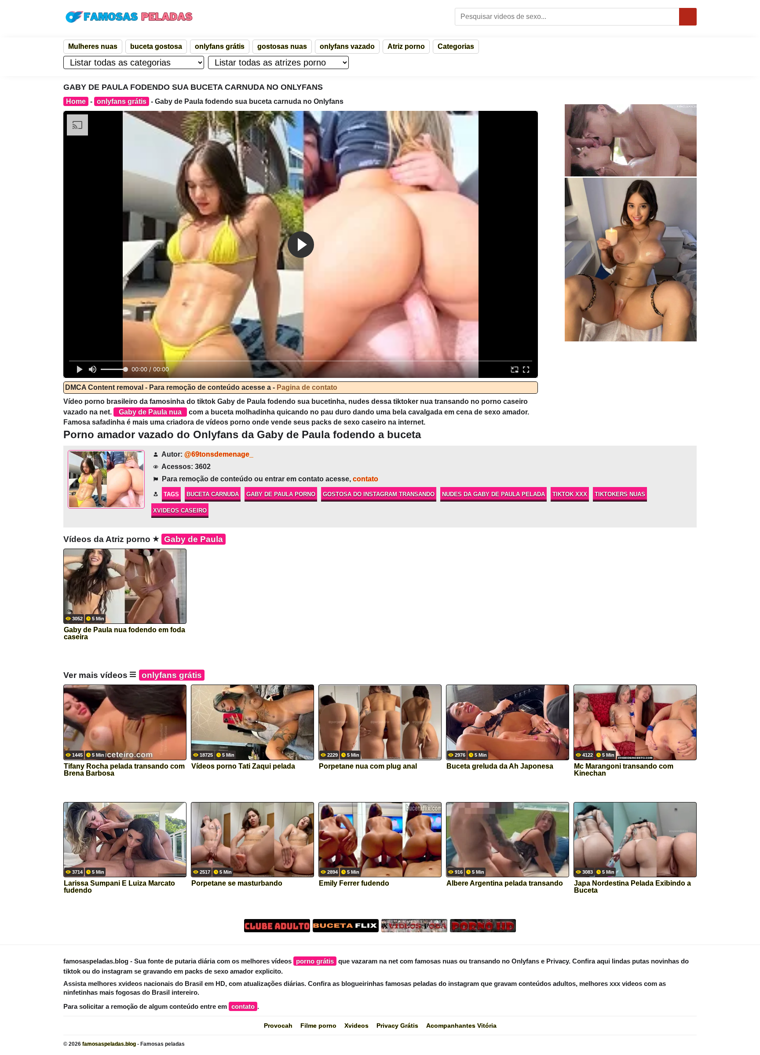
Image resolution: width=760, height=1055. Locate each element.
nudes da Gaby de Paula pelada (493, 494)
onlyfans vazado (347, 46)
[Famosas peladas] (129, 16)
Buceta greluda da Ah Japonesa (499, 766)
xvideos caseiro (180, 510)
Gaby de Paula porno (280, 494)
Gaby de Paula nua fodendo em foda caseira (124, 633)
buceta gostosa (156, 46)
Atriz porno (406, 46)
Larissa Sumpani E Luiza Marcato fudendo (119, 887)
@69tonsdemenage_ (218, 454)
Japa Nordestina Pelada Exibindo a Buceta (632, 887)
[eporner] (631, 140)
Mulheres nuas (92, 46)
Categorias (456, 46)
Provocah (278, 1025)
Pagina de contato (307, 387)
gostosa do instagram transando (379, 494)
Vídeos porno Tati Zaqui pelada (243, 766)
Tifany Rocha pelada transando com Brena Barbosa (124, 770)
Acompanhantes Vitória (461, 1025)
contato (365, 479)
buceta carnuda (212, 494)
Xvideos (356, 1025)
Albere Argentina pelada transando (504, 883)
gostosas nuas (282, 46)
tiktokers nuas (620, 494)
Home (76, 101)
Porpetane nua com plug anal (368, 766)
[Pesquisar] (688, 17)
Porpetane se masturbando (236, 883)
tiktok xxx (569, 494)
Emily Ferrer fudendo (354, 883)
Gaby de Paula (193, 539)
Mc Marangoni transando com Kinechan (623, 770)
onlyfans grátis (220, 46)
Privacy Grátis (397, 1025)
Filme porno (318, 1025)
